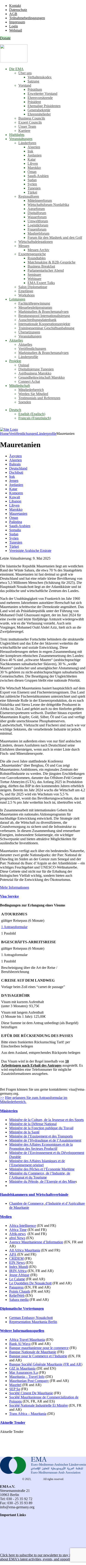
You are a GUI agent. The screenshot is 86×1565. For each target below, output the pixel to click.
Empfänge (25, 291)
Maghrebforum (38, 233)
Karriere (24, 131)
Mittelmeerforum (40, 200)
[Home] (9, 429)
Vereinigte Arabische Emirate (30, 551)
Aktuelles (16, 340)
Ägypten (15, 456)
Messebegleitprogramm (35, 307)
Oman (32, 172)
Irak (30, 151)
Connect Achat (29, 381)
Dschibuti (16, 472)
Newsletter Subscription (18, 1547)
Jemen (13, 481)
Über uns (25, 73)
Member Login (11, 1535)
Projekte (15, 361)
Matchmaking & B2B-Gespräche (51, 262)
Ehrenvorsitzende (40, 98)
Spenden (24, 402)
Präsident (34, 102)
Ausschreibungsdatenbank (37, 320)
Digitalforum (37, 213)
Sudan (32, 180)
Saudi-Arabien (38, 176)
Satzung (33, 81)
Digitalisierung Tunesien (36, 369)
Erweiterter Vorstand (42, 94)
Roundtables (37, 258)
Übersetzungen (29, 332)
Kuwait (14, 497)
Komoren (16, 493)
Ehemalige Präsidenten (44, 106)
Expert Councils (30, 122)
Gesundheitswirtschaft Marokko (41, 377)
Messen (23, 246)
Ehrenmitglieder (39, 114)
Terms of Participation (16, 1527)
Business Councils (31, 118)
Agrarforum (36, 209)
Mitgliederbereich (31, 390)
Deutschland (18, 468)
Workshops (26, 295)
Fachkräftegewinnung (34, 303)
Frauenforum (37, 229)
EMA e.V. (37, 1479)
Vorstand (24, 85)
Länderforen (27, 143)
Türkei (32, 192)
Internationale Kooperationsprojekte (44, 324)
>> (2, 1098)
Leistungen (17, 299)
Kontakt (15, 6)
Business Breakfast (41, 266)
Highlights (16, 135)
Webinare (34, 279)
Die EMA (16, 69)
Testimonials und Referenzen (39, 398)
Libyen (33, 163)
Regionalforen (28, 196)
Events (5, 1539)
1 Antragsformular (14, 927)
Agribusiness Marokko (34, 373)
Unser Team (27, 126)
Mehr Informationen (14, 887)
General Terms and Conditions (22, 1523)
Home (4, 434)
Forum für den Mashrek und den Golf (55, 237)
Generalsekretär (39, 110)
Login (13, 26)
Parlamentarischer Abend (46, 270)
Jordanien (35, 155)
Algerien (34, 147)
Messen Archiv (38, 250)
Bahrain (15, 464)
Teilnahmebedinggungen (27, 18)
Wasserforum (37, 217)
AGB (13, 14)
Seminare (34, 274)
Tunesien (34, 188)
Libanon (15, 501)
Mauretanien (18, 513)
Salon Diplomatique (32, 287)
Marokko (34, 168)
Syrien (32, 184)
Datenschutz (18, 10)
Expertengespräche (32, 254)
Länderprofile (28, 357)
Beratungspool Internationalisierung (44, 316)
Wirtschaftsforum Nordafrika (48, 205)
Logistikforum (38, 225)
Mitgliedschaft (19, 386)
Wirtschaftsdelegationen (35, 242)
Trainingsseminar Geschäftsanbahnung (46, 328)
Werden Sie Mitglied (33, 394)
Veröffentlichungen (32, 349)
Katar (32, 159)
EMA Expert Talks (41, 283)
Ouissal (23, 365)
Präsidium (35, 89)
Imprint (5, 1531)
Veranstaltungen (20, 139)
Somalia (15, 530)
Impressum (17, 22)
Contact (5, 1519)
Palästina (15, 522)
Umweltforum (38, 221)
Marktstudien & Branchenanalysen (43, 312)
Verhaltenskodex (40, 77)
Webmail (15, 30)
